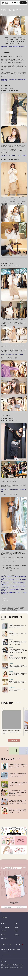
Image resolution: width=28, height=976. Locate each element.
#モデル (8, 609)
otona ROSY (12, 965)
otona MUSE (21, 965)
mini (22, 964)
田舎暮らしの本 (19, 967)
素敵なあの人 (3, 965)
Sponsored (19, 734)
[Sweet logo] (5, 2)
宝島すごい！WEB (4, 968)
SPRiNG (17, 965)
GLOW (2, 967)
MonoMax (6, 967)
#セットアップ (10, 607)
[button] (2, 887)
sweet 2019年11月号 (7, 570)
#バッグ (21, 607)
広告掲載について (19, 949)
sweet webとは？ (4, 949)
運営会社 (14, 949)
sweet (19, 964)
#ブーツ (3, 609)
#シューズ (4, 607)
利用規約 (9, 949)
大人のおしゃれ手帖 (13, 964)
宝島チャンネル (3, 964)
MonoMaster (14, 967)
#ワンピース (14, 609)
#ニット (16, 607)
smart (10, 967)
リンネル (8, 965)
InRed (8, 964)
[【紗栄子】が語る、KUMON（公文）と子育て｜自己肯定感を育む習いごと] (12, 721)
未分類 (3, 14)
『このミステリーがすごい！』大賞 (13, 968)
